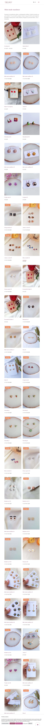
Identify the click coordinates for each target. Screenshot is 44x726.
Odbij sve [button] (30, 723)
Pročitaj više (25, 723)
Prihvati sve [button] (12, 723)
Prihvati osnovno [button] (19, 723)
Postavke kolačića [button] (5, 723)
